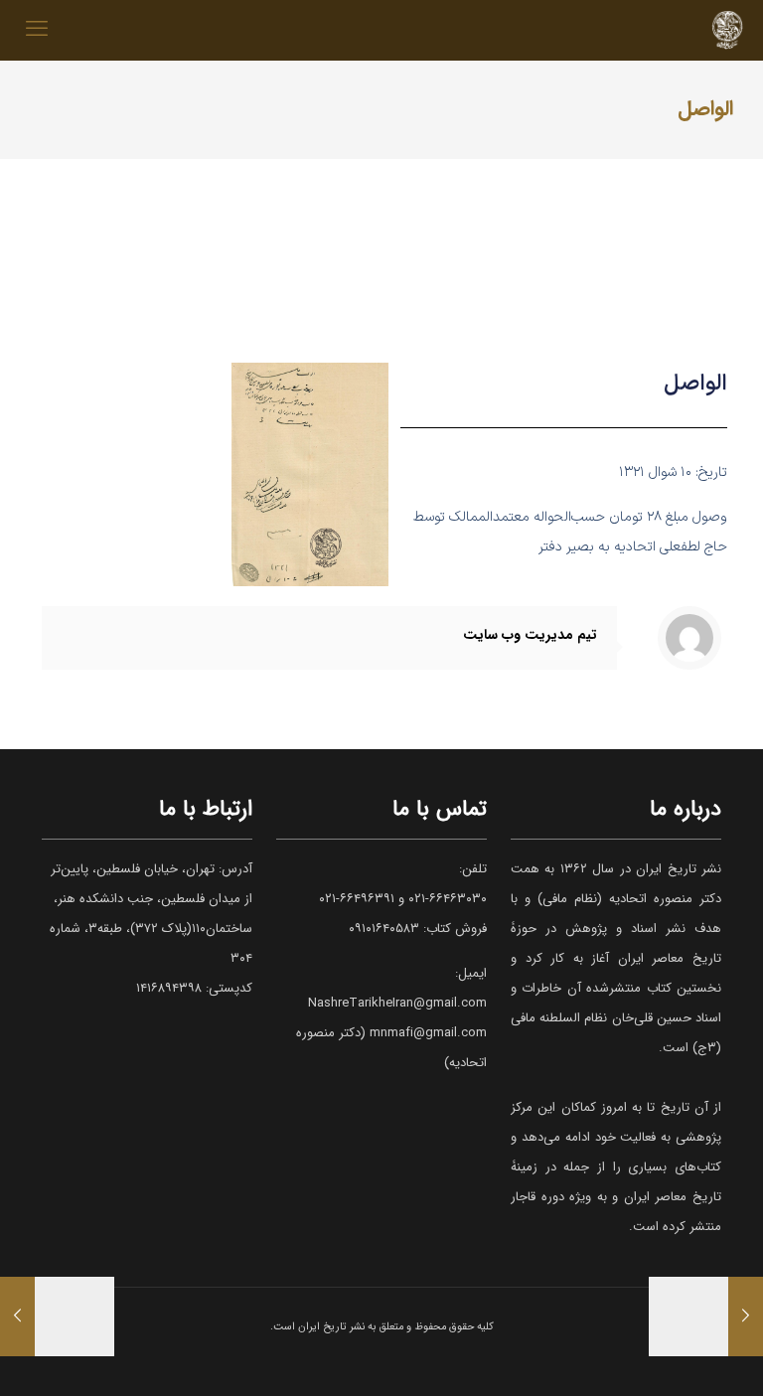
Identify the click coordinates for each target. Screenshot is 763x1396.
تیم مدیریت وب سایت (530, 635)
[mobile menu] (37, 30)
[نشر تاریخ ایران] (727, 30)
